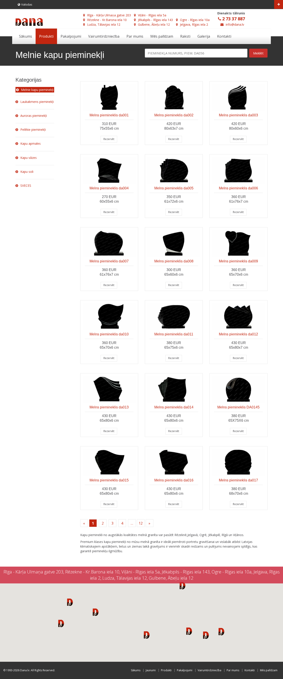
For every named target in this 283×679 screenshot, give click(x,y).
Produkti (46, 36)
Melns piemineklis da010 (109, 334)
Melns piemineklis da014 (173, 407)
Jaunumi (151, 670)
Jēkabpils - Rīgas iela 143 (155, 20)
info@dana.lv (235, 24)
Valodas (26, 4)
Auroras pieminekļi (33, 115)
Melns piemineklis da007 (109, 261)
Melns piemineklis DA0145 (238, 407)
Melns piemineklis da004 (109, 188)
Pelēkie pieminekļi (33, 129)
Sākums (25, 36)
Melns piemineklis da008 (173, 261)
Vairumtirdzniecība (103, 36)
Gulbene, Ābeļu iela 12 (154, 24)
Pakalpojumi (71, 36)
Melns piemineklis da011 (173, 334)
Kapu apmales (30, 143)
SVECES (25, 185)
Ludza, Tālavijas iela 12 (103, 24)
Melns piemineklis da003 (238, 115)
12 (141, 523)
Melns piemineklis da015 (109, 480)
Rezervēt (108, 139)
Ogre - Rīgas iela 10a (195, 20)
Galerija (203, 36)
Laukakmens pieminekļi (37, 102)
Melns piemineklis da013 (109, 407)
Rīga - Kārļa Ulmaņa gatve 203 (109, 15)
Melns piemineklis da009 (238, 261)
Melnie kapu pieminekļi (37, 90)
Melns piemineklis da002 (173, 115)
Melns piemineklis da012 (238, 334)
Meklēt (258, 53)
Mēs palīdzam (161, 36)
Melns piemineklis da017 (238, 480)
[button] (70, 602)
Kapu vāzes (28, 158)
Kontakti (224, 36)
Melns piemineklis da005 (173, 188)
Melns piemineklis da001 (109, 115)
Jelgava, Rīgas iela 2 (194, 24)
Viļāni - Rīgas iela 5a (152, 15)
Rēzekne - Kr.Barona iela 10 (107, 20)
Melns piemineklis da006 (238, 188)
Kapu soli (26, 171)
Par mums (134, 36)
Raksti (185, 36)
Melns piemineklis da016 (173, 480)
